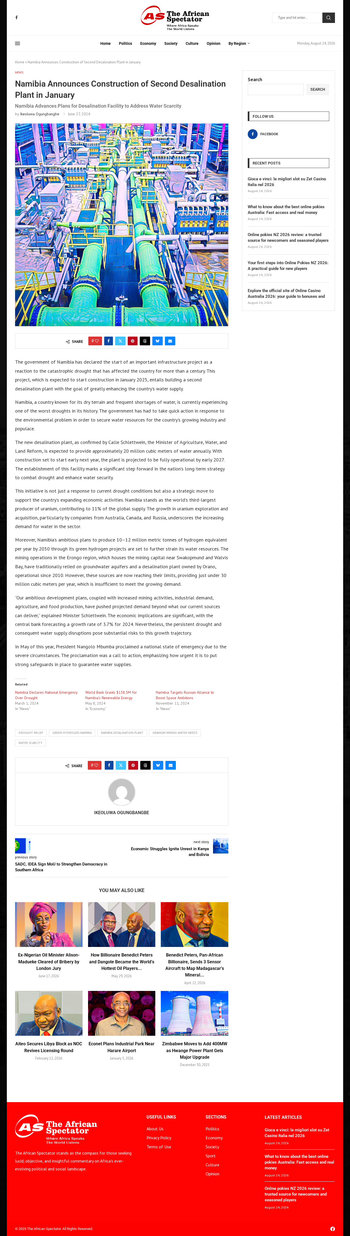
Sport (211, 1155)
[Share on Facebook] (108, 341)
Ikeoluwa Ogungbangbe (39, 113)
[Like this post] (97, 341)
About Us (155, 1128)
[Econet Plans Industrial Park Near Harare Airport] (122, 1013)
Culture (192, 43)
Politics (125, 43)
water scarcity (30, 743)
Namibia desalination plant (122, 733)
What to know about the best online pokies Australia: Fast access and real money (286, 209)
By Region (237, 43)
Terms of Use (159, 1146)
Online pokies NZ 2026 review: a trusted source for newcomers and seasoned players (288, 237)
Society (170, 43)
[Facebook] (16, 17)
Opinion (213, 43)
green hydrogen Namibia (72, 733)
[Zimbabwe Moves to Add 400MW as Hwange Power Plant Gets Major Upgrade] (194, 1013)
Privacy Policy (159, 1137)
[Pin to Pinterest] (133, 341)
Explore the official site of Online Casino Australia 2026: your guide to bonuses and (286, 293)
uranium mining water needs (175, 733)
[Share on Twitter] (120, 341)
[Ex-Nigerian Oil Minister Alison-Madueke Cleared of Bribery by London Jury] (49, 924)
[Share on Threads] (145, 341)
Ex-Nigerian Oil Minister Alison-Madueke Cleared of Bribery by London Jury (49, 961)
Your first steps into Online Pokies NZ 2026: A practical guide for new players (288, 265)
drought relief (31, 733)
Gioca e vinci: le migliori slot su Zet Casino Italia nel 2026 (287, 181)
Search (328, 18)
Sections (216, 1117)
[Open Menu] (17, 43)
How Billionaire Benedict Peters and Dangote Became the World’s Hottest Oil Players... (121, 961)
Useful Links (161, 1117)
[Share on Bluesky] (157, 341)
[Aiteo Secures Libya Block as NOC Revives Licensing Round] (49, 1013)
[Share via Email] (170, 341)
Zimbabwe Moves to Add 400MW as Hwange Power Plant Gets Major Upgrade (194, 1050)
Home (105, 43)
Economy (148, 43)
